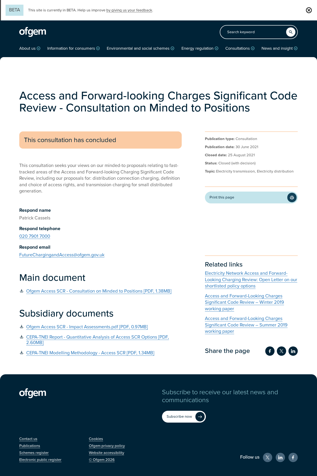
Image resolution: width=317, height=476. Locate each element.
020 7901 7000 (34, 236)
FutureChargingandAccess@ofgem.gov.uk (61, 255)
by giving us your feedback (129, 10)
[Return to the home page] (32, 32)
